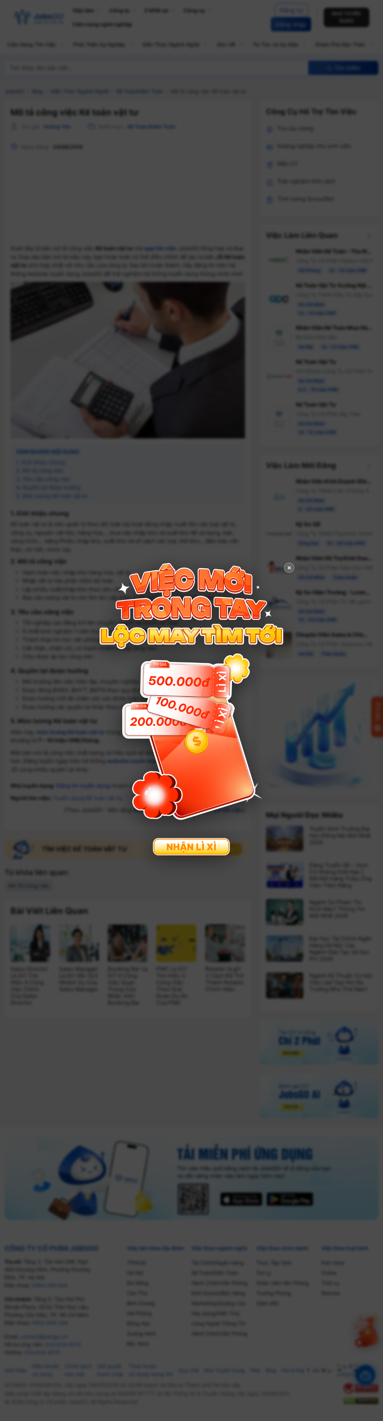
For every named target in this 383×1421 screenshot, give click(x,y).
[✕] (191, 709)
